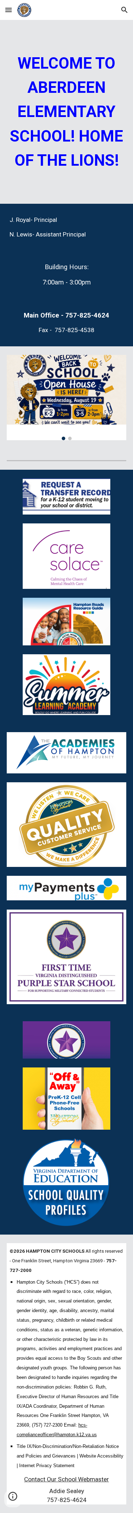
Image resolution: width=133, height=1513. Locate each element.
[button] (8, 10)
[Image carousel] (67, 397)
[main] (67, 111)
